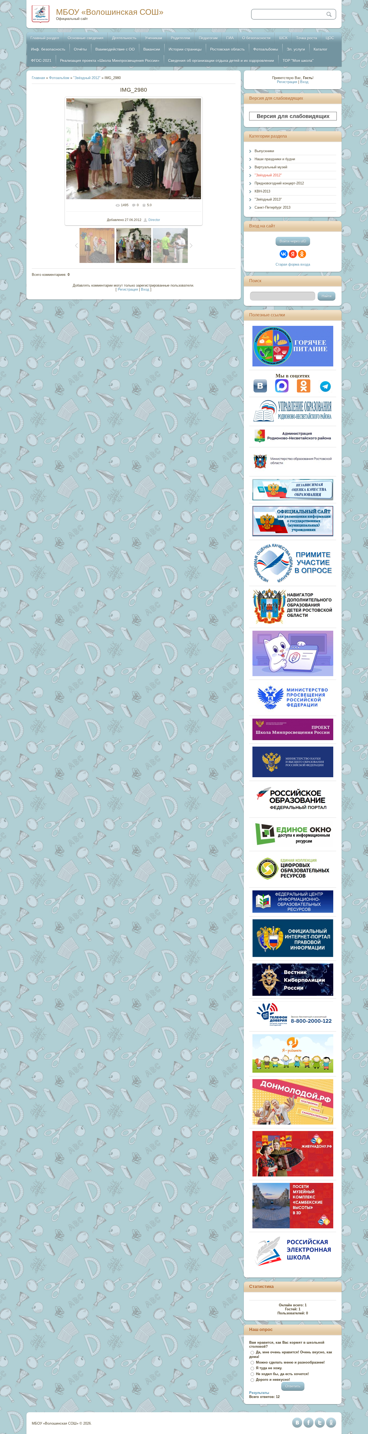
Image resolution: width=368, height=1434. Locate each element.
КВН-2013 (262, 191)
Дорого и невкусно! (273, 1380)
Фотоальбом (59, 78)
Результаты (259, 1393)
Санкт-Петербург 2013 (272, 207)
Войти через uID (293, 241)
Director (154, 220)
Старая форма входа (293, 264)
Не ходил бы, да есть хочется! (282, 1374)
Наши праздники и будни (275, 159)
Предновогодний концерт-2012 (279, 183)
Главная (38, 78)
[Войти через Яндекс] (293, 254)
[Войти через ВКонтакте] (284, 254)
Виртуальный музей (271, 167)
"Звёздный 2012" (86, 78)
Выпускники (264, 151)
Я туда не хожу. (269, 1368)
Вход (145, 289)
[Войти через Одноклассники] (302, 254)
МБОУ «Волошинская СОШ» (110, 12)
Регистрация (128, 289)
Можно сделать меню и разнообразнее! (290, 1362)
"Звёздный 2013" (268, 199)
